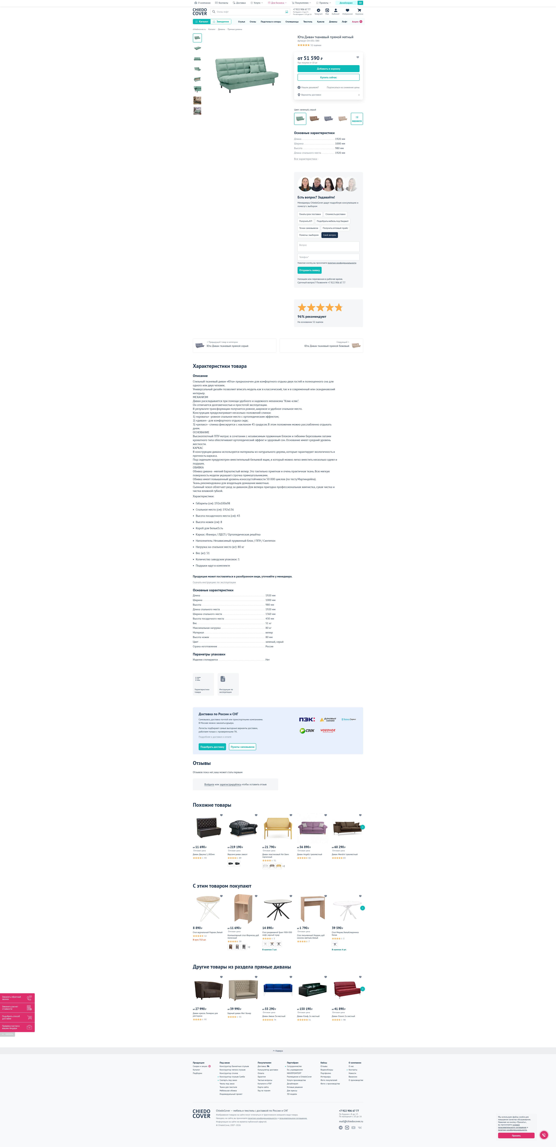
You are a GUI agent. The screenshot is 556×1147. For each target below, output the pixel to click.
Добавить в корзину (328, 68)
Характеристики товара (202, 690)
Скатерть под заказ (228, 1080)
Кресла (320, 21)
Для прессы (292, 1090)
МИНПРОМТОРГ (294, 1073)
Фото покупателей (329, 1080)
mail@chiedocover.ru (351, 1121)
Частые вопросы (265, 1080)
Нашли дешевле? (310, 87)
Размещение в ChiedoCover (299, 1076)
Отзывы (324, 1066)
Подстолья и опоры (271, 21)
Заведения (223, 21)
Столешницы (292, 21)
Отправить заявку (309, 270)
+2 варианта (357, 119)
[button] (213, 11)
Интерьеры (326, 1076)
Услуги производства (296, 1080)
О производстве (356, 1080)
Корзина (359, 14)
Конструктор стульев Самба (232, 1076)
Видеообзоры (327, 1069)
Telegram (318, 14)
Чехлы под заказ (227, 1083)
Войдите (209, 784)
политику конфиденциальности (342, 263)
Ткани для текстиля (228, 1087)
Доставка (241, 2)
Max (327, 14)
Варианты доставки (311, 94)
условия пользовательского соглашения (512, 1126)
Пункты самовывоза (242, 747)
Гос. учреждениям (295, 1069)
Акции (355, 21)
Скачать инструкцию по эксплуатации (214, 582)
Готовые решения (295, 1087)
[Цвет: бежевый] (343, 119)
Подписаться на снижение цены (343, 87)
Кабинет (336, 14)
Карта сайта (263, 1087)
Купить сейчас (328, 77)
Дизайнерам (346, 2)
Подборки (197, 1073)
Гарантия (262, 1076)
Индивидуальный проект (231, 1094)
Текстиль (307, 21)
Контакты (223, 2)
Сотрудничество (294, 1066)
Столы (253, 21)
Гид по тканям (264, 1090)
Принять (516, 1135)
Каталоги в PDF (265, 1083)
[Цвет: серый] (328, 119)
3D (360, 2)
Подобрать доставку (212, 747)
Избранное (347, 14)
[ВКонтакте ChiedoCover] (360, 1128)
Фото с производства (330, 1083)
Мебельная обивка (228, 1090)
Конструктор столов (229, 1073)
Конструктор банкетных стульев (234, 1066)
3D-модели (292, 1094)
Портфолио (326, 1073)
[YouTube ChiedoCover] (353, 1128)
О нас (351, 1066)
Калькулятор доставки (268, 1069)
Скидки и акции (200, 1066)
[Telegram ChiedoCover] (341, 1128)
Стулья (241, 21)
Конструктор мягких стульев (232, 1069)
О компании (204, 2)
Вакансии (353, 1076)
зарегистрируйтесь (230, 784)
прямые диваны (273, 966)
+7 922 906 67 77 (302, 9)
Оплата (261, 1073)
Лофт (344, 21)
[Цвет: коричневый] (314, 119)
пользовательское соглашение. (293, 1118)
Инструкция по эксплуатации (226, 690)
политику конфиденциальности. (512, 1130)
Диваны (333, 21)
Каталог (203, 21)
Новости (352, 1073)
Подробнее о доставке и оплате (215, 736)
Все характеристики (305, 159)
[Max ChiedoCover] (347, 1128)
